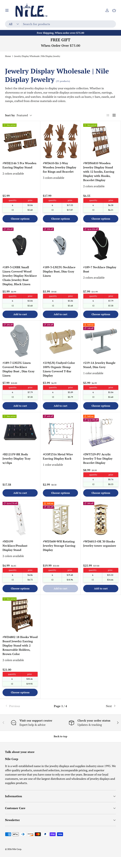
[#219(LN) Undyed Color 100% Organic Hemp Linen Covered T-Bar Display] (60, 340)
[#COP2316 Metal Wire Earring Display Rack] (60, 432)
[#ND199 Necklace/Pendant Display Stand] (20, 519)
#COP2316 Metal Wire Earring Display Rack (58, 456)
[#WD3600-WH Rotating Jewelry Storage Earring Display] (60, 519)
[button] (114, 10)
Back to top (60, 736)
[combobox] (60, 24)
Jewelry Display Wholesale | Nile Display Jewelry (37, 56)
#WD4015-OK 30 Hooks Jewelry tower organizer (99, 543)
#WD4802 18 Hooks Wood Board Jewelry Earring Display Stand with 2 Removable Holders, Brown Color (20, 645)
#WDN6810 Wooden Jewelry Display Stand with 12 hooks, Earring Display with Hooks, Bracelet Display (98, 171)
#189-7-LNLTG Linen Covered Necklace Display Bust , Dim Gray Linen (19, 369)
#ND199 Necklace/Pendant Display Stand (15, 545)
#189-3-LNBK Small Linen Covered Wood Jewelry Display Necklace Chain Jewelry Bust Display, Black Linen (20, 275)
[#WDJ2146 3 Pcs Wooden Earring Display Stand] (20, 141)
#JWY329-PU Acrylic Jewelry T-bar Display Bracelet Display (97, 458)
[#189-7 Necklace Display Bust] (100, 245)
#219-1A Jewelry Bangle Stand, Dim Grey (99, 365)
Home (8, 56)
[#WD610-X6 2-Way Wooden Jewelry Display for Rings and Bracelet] (60, 141)
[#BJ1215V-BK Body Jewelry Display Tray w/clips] (20, 432)
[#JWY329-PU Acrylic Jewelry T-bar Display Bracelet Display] (100, 432)
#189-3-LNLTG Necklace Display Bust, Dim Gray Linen (59, 271)
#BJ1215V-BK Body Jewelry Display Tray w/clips (17, 458)
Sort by (10, 115)
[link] (23, 706)
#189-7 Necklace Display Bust (99, 269)
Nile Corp (16, 849)
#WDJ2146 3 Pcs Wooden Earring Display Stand (19, 165)
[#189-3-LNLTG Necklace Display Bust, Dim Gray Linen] (60, 245)
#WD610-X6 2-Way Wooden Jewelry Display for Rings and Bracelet (59, 167)
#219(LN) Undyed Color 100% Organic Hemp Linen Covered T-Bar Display (59, 369)
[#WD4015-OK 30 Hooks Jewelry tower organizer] (100, 519)
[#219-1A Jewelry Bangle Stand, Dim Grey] (100, 340)
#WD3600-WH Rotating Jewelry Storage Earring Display (59, 545)
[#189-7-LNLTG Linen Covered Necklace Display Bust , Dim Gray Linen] (20, 340)
